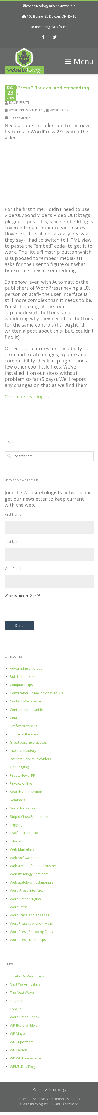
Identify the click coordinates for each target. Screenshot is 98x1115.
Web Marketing (22, 849)
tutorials (16, 841)
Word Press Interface (26, 110)
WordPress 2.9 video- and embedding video (47, 90)
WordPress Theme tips (28, 940)
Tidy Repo (18, 1001)
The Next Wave (22, 992)
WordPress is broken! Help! (31, 923)
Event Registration (65, 1104)
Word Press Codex (24, 1017)
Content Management (27, 701)
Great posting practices (28, 742)
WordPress (59, 110)
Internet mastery (23, 750)
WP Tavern (18, 1050)
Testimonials (59, 1099)
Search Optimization (26, 791)
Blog (76, 1099)
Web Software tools (25, 858)
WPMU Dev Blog (22, 1066)
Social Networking (24, 808)
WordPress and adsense (30, 915)
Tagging (16, 824)
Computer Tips (21, 685)
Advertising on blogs (26, 668)
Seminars (17, 800)
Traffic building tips (25, 833)
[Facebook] (43, 37)
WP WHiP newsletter (26, 1058)
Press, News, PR (22, 775)
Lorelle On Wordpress (27, 976)
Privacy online (21, 783)
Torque (15, 1009)
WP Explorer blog (23, 1025)
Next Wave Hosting (25, 984)
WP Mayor (18, 1033)
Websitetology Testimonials (32, 882)
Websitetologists (35, 1104)
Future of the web (24, 734)
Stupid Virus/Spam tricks (29, 816)
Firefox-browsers (23, 726)
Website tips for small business (35, 866)
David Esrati (19, 102)
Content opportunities (27, 709)
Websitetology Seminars (29, 874)
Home (23, 1099)
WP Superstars (22, 1042)
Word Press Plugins (25, 899)
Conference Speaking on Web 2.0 (36, 693)
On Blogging (19, 767)
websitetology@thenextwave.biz (51, 6)
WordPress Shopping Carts (31, 931)
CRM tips (17, 718)
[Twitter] (55, 37)
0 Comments (20, 118)
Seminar (39, 1099)
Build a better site (24, 676)
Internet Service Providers (30, 759)
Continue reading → (27, 396)
